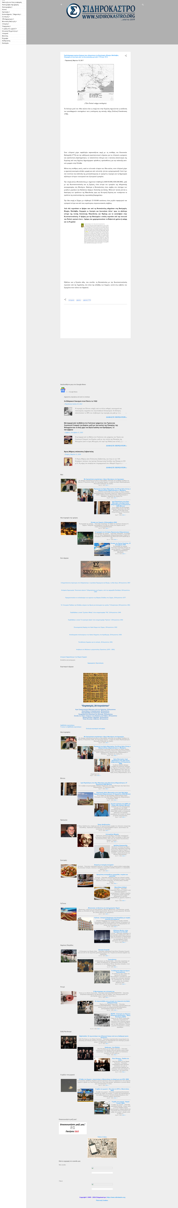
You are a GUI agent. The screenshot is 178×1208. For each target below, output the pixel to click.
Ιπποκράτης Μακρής (112, 834)
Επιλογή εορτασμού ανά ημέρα (95, 728)
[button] (126, 56)
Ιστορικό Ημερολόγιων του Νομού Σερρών (73, 657)
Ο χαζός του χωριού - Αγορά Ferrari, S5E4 (120, 1102)
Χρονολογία (99, 663)
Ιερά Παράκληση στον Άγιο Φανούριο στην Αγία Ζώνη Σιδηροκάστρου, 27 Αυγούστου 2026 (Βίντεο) (120, 504)
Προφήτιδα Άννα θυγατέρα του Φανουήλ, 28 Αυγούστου (95, 714)
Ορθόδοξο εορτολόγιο (67, 725)
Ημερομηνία (91, 663)
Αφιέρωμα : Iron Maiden (112, 1047)
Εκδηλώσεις (6, 41)
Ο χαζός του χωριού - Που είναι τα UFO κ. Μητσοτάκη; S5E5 (112, 1089)
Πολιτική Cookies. (102, 1200)
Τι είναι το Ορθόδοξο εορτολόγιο (70, 727)
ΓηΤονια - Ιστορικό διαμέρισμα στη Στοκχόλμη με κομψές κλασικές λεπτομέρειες (112, 918)
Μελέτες (5, 36)
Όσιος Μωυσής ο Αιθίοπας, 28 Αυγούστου (95, 719)
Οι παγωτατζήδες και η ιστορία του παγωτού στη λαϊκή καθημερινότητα (112, 1001)
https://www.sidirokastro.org (116, 1197)
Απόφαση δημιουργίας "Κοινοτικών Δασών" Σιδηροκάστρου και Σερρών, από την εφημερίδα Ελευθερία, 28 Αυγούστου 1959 (95, 590)
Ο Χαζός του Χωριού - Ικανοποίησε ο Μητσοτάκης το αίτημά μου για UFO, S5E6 (104, 1079)
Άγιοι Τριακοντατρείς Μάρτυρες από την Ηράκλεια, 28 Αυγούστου (95, 709)
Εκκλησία (5, 43)
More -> (107, 485)
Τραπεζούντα (112, 959)
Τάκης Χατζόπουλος (104, 824)
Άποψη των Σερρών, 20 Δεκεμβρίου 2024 (104, 522)
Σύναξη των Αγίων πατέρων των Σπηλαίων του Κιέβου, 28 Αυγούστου (95, 716)
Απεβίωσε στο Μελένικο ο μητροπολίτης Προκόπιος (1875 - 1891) (95, 649)
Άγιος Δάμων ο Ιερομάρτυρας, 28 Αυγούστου (95, 711)
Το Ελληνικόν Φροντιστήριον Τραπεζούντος (120, 971)
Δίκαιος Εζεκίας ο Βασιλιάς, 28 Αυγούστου (95, 717)
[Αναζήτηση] (143, 5)
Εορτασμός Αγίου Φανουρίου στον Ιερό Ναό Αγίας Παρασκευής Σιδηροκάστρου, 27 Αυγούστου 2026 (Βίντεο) (112, 793)
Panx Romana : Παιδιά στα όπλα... (120, 1059)
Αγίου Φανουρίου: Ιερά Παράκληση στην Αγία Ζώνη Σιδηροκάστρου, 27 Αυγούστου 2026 (120, 761)
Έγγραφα (5, 38)
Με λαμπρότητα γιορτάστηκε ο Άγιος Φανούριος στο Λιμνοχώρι (104, 479)
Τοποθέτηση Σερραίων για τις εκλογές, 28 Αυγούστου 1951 (95, 642)
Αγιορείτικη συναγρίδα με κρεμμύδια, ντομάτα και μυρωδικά (112, 875)
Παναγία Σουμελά (103, 949)
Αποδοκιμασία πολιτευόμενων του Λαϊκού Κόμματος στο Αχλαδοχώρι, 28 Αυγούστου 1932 (95, 634)
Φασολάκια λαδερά (120, 887)
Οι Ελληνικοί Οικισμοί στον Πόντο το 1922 (80, 401)
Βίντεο (4, 9)
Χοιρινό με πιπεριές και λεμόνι (104, 865)
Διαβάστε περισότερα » (116, 417)
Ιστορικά (5, 33)
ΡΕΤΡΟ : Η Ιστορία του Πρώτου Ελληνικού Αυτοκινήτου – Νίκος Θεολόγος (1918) (120, 1015)
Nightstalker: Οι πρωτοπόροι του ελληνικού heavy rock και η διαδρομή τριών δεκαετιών (103, 1036)
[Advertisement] (138, 52)
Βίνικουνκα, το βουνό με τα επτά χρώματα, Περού (104, 908)
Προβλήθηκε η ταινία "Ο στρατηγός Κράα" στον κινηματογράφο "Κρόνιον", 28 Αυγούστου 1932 (95, 620)
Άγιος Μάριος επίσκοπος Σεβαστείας (79, 452)
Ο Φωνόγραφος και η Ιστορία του (103, 991)
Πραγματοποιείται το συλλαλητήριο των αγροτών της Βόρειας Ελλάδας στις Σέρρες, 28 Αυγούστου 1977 (95, 597)
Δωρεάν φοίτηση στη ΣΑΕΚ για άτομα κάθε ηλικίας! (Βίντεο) (120, 804)
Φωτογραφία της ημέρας (10, 5)
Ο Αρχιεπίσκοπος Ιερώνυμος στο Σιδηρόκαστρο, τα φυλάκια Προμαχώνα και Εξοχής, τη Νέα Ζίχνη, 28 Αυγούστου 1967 (95, 583)
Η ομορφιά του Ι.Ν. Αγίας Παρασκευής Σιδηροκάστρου (112, 532)
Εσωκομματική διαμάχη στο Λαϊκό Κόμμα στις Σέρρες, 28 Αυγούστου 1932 (95, 627)
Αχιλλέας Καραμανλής (120, 845)
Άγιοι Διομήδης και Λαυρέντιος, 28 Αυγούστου (95, 712)
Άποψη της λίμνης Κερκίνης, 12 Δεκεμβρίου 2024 (121, 543)
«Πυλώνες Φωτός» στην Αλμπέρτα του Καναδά (120, 931)
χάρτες (78, 300)
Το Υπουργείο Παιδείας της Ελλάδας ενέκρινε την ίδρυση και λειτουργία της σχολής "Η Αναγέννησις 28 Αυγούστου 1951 (95, 605)
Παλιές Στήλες (102, 1137)
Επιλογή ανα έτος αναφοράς (12, 2)
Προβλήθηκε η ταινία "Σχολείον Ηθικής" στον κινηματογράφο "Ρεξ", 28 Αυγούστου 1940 (95, 612)
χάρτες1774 (87, 300)
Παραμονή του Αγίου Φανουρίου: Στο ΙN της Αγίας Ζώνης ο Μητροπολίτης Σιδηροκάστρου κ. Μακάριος (112, 489)
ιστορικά (71, 300)
